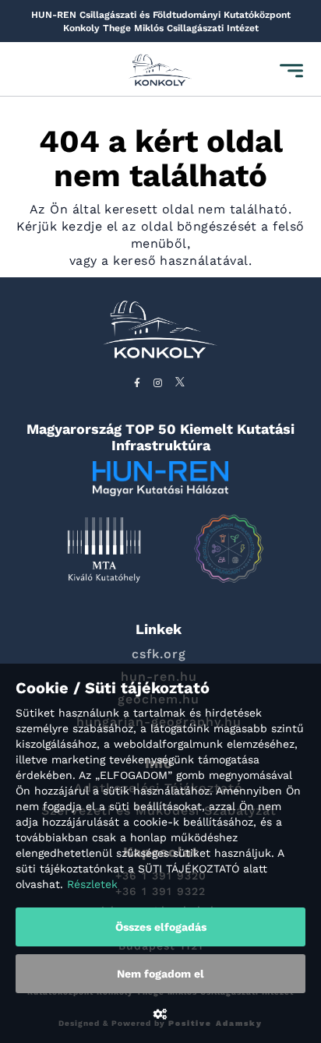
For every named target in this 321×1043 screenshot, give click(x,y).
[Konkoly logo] (160, 71)
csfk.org (159, 654)
